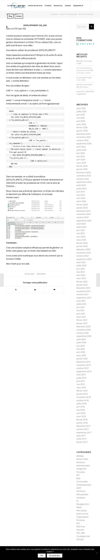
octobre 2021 (82, 294)
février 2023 (81, 243)
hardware (80, 497)
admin (42, 274)
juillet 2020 (81, 342)
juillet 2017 (81, 438)
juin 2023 (80, 230)
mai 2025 (80, 156)
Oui (41, 555)
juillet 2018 (81, 403)
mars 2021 (81, 317)
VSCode (79, 539)
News (79, 507)
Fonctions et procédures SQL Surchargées (84, 85)
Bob (78, 478)
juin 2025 (80, 153)
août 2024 (81, 185)
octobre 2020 (82, 333)
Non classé (81, 510)
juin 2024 (80, 191)
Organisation (82, 517)
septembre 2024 (83, 182)
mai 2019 (80, 384)
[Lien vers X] (7, 27)
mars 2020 (81, 355)
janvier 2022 (82, 284)
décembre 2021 (83, 288)
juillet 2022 (81, 265)
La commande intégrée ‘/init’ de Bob (84, 78)
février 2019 (81, 390)
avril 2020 (80, 352)
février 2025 (81, 166)
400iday (79, 456)
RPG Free (80, 526)
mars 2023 (81, 239)
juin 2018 (80, 406)
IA (77, 500)
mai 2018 (80, 410)
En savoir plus (55, 555)
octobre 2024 (82, 179)
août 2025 (81, 146)
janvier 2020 (82, 358)
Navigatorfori (82, 504)
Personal (80, 520)
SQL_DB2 (43, 25)
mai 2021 (80, 310)
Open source (82, 513)
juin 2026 (80, 114)
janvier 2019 (82, 394)
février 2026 (81, 127)
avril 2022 (80, 275)
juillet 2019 (81, 378)
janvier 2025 (82, 169)
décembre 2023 (83, 211)
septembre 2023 (83, 220)
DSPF (78, 488)
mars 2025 (81, 162)
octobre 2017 (82, 429)
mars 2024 (81, 201)
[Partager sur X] (15, 289)
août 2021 (81, 301)
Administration (83, 465)
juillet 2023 (81, 227)
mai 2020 (80, 349)
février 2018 (81, 419)
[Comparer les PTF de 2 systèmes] (98, 280)
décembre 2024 (83, 172)
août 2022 (81, 262)
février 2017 (81, 442)
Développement (30, 25)
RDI (78, 523)
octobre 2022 (82, 256)
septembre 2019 (83, 371)
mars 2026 (81, 124)
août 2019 (81, 374)
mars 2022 (81, 278)
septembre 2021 (83, 297)
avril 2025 (80, 159)
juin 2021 (80, 307)
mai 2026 (80, 118)
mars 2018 (81, 416)
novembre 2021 (83, 291)
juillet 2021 (81, 304)
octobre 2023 (82, 217)
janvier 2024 (82, 207)
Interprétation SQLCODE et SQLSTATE (85, 92)
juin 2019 (80, 381)
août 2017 (81, 435)
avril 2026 (80, 121)
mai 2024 (80, 195)
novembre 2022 (83, 252)
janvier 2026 (82, 130)
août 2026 (81, 108)
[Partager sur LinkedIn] (35, 289)
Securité (80, 529)
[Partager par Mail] (54, 289)
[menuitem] (11, 5)
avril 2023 (80, 236)
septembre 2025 (83, 143)
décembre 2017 (83, 426)
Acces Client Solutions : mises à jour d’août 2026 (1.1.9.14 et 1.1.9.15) (84, 70)
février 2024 (81, 204)
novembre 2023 (83, 214)
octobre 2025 (82, 140)
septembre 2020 (83, 336)
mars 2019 (81, 387)
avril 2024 (80, 198)
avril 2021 (80, 313)
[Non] (97, 553)
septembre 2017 (83, 432)
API (78, 475)
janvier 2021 (82, 323)
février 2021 (81, 320)
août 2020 (81, 339)
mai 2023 (80, 233)
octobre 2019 (82, 368)
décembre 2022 (83, 249)
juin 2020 (80, 345)
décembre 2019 (83, 362)
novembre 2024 (83, 175)
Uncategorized (83, 536)
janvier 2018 (82, 422)
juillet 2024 (81, 188)
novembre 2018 (83, 397)
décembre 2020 (83, 326)
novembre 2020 (83, 329)
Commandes (82, 481)
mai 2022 (80, 272)
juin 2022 (80, 268)
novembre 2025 (83, 137)
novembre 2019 (83, 365)
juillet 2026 (81, 111)
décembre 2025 (83, 134)
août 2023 (81, 223)
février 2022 (81, 281)
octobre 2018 (82, 400)
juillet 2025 (81, 150)
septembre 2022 (83, 259)
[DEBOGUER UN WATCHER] (2, 280)
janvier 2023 (82, 246)
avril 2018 (80, 413)
